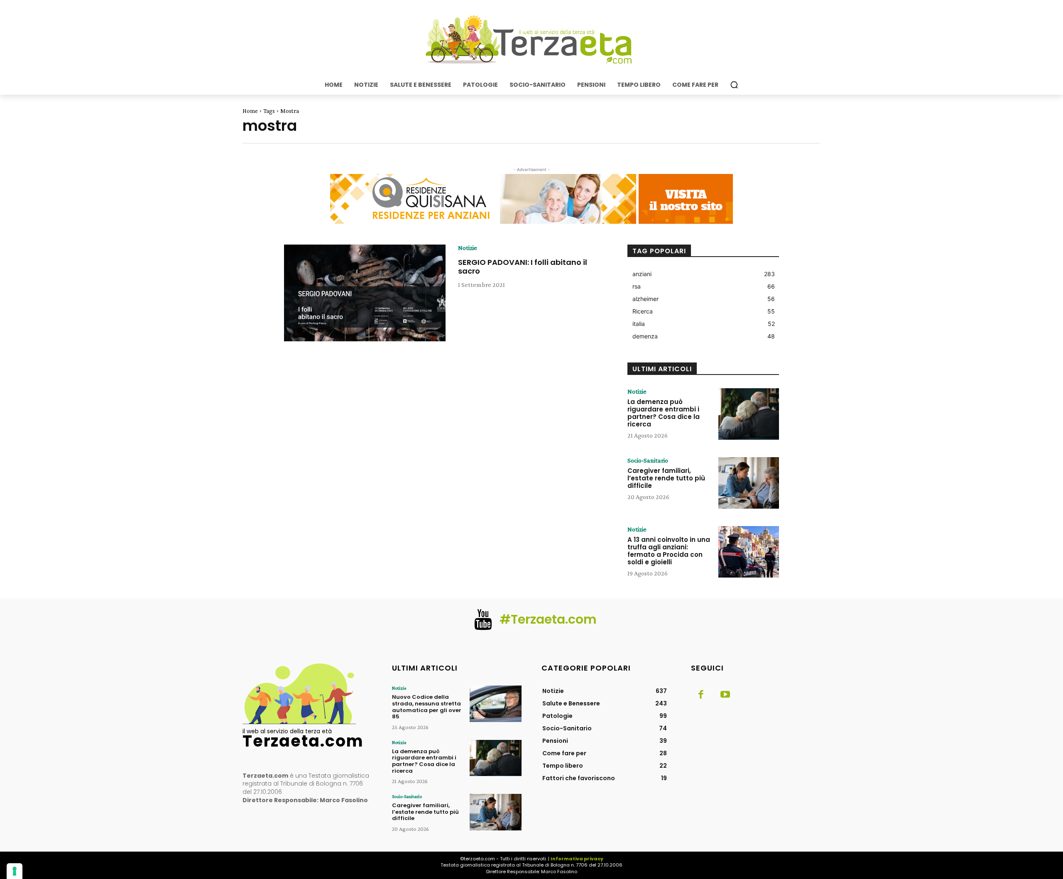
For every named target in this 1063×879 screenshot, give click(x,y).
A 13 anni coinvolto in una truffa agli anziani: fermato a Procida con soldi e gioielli (668, 550)
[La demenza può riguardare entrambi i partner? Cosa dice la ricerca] (748, 414)
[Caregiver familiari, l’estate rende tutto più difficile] (748, 483)
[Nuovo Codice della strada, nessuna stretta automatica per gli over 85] (496, 704)
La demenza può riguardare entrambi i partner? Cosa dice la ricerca (663, 412)
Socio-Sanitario (647, 460)
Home (250, 111)
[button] (734, 85)
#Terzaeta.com (548, 619)
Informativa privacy (577, 858)
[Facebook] (701, 695)
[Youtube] (725, 695)
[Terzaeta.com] (531, 39)
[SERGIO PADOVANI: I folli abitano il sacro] (365, 293)
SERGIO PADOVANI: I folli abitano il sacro (522, 267)
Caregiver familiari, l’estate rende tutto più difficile (666, 478)
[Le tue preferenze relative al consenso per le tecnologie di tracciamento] (14, 871)
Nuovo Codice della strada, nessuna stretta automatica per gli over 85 (426, 706)
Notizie (467, 248)
